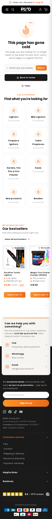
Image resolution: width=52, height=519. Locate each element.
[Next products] (46, 305)
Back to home (27, 77)
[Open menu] (7, 9)
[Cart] (45, 9)
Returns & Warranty (14, 458)
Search (41, 68)
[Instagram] (4, 411)
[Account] (40, 9)
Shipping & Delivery (13, 453)
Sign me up (26, 403)
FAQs (27, 85)
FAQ (5, 444)
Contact (8, 448)
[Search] (12, 9)
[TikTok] (15, 411)
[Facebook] (10, 411)
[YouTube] (21, 411)
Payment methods (13, 463)
